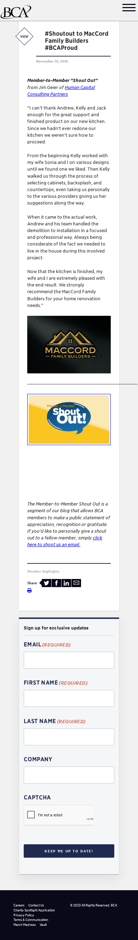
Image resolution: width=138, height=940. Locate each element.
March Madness (24, 925)
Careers (18, 905)
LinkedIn (66, 583)
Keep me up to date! (69, 851)
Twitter (46, 583)
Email (76, 583)
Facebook (56, 583)
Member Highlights (43, 571)
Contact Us (36, 905)
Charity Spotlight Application (34, 910)
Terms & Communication (30, 920)
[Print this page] (29, 590)
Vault (43, 925)
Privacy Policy (23, 915)
